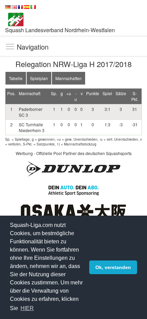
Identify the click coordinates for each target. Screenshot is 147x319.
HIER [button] (27, 308)
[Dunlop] (73, 168)
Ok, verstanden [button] (113, 267)
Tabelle (16, 78)
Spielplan (39, 78)
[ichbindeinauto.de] (73, 189)
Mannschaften (68, 78)
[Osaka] (73, 211)
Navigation (10, 46)
